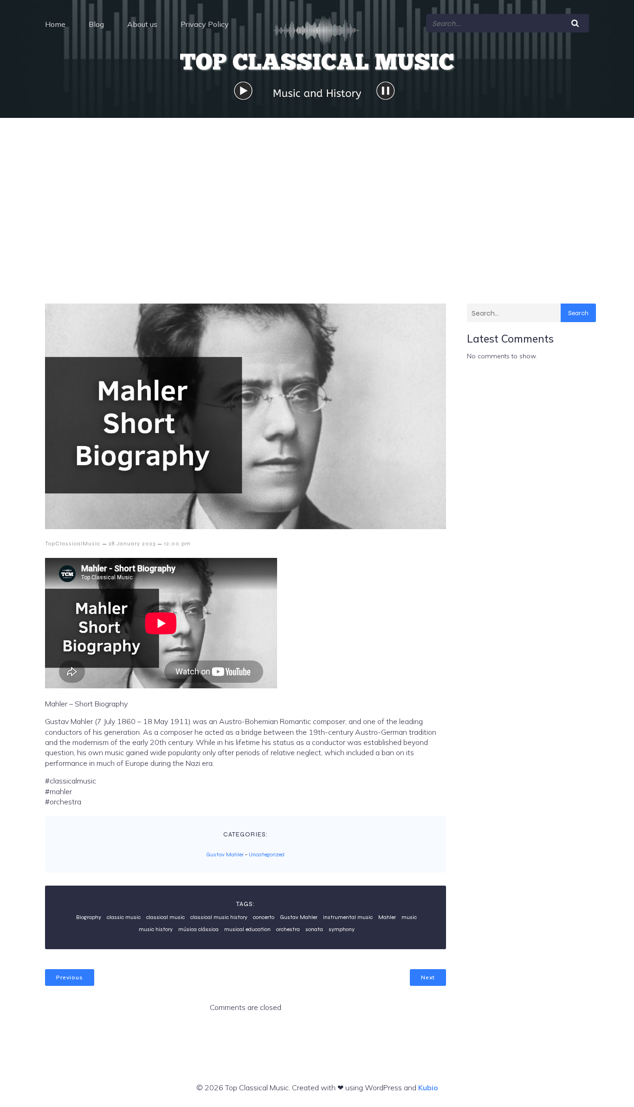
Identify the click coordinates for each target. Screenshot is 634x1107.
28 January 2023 (132, 543)
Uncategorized (267, 854)
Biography (88, 917)
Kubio (428, 1087)
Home (55, 24)
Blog (96, 24)
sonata (314, 929)
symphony (342, 929)
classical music (165, 917)
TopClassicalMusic (72, 543)
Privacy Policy (205, 24)
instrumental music (348, 917)
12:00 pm (177, 543)
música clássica (198, 929)
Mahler (387, 917)
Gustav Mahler (225, 854)
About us (142, 24)
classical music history (218, 917)
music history (156, 929)
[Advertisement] (317, 187)
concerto (263, 917)
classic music (124, 917)
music (409, 917)
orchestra (288, 929)
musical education (247, 929)
